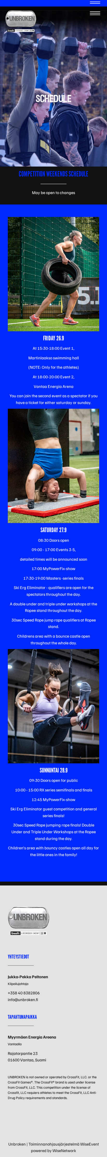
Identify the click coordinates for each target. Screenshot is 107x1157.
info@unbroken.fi (23, 999)
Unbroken (17, 1144)
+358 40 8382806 (24, 992)
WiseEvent (89, 1144)
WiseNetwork (64, 1150)
